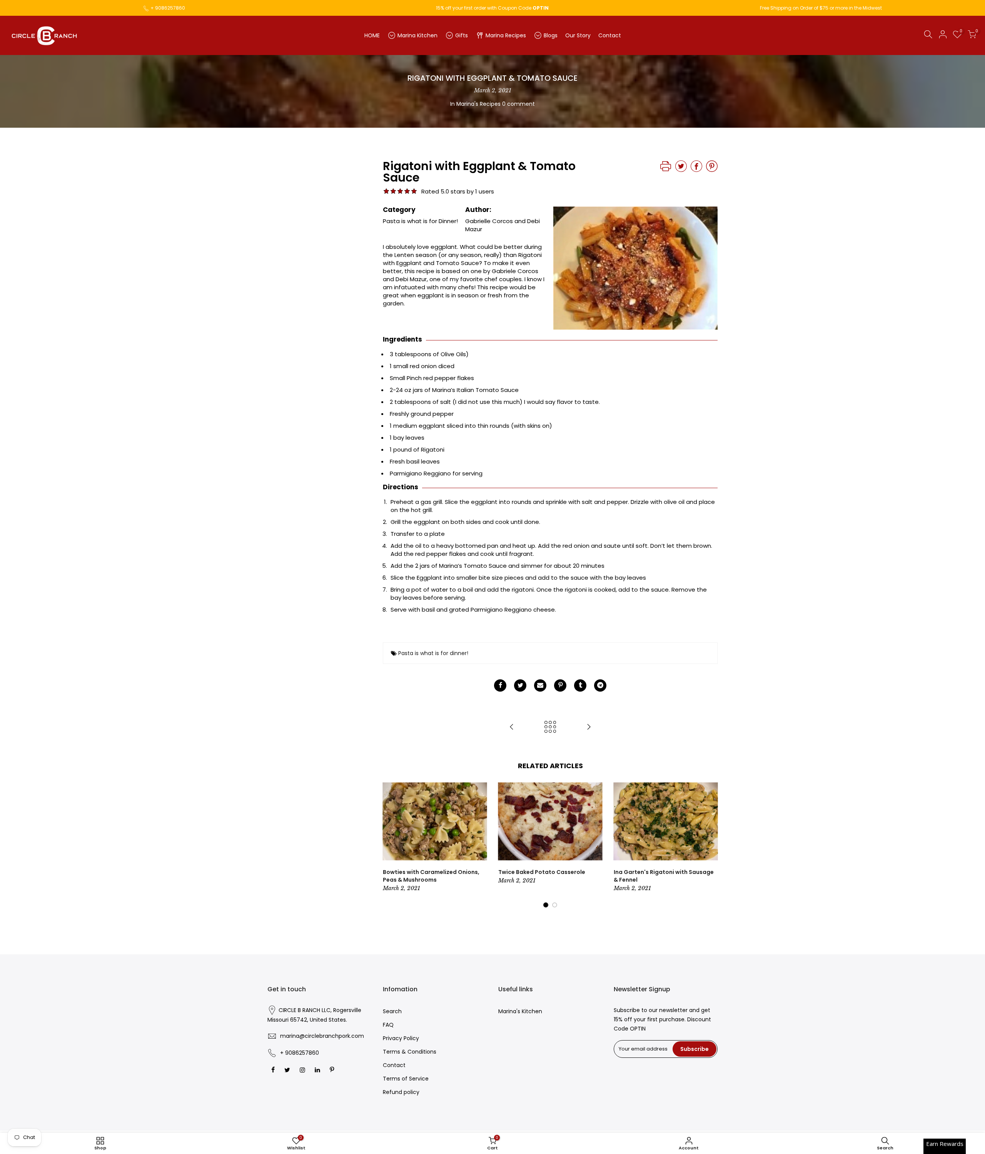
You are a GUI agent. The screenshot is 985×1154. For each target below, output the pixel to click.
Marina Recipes (506, 35)
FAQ (388, 1025)
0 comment (518, 104)
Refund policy (401, 1092)
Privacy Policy (401, 1038)
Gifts (461, 35)
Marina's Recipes (478, 104)
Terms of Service (406, 1078)
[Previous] (390, 845)
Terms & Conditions (409, 1052)
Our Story (578, 35)
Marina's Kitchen (520, 1011)
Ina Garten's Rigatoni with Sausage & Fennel (664, 876)
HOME (372, 35)
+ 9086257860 (167, 8)
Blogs (551, 35)
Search (392, 1011)
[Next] (710, 845)
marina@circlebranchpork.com (322, 1036)
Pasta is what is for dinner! (433, 653)
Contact (609, 35)
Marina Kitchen (417, 35)
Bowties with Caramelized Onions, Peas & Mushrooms (431, 876)
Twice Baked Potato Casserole (541, 872)
